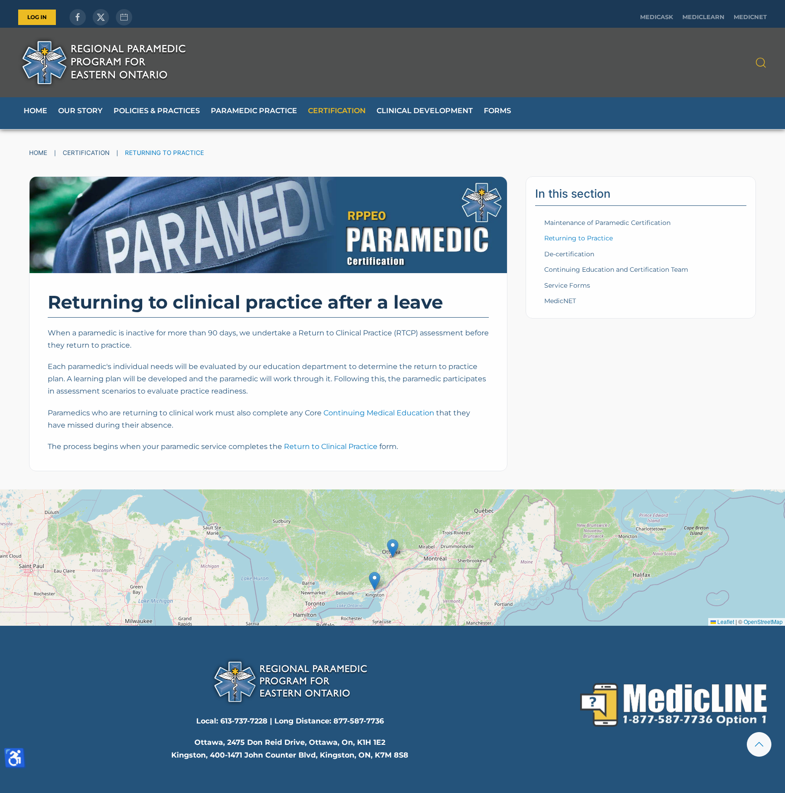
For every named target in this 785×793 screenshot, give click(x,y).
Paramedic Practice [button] (254, 110)
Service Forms (567, 285)
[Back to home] (103, 62)
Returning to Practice (578, 238)
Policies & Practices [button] (157, 110)
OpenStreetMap (763, 621)
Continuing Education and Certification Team (616, 269)
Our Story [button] (80, 110)
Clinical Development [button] (425, 110)
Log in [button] (37, 17)
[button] (761, 63)
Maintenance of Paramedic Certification (607, 223)
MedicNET (750, 17)
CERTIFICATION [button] (337, 110)
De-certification (569, 254)
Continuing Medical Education (378, 413)
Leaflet (725, 621)
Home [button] (35, 110)
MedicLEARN (703, 17)
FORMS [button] (497, 110)
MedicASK (656, 17)
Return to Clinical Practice (331, 446)
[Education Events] (124, 17)
